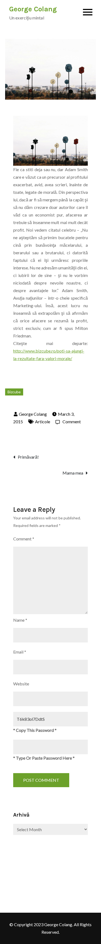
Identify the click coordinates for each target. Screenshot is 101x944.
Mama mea (72, 472)
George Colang (33, 9)
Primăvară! (28, 456)
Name (20, 619)
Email (19, 651)
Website (21, 683)
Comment (71, 421)
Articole (42, 421)
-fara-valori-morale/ (53, 358)
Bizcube (14, 392)
